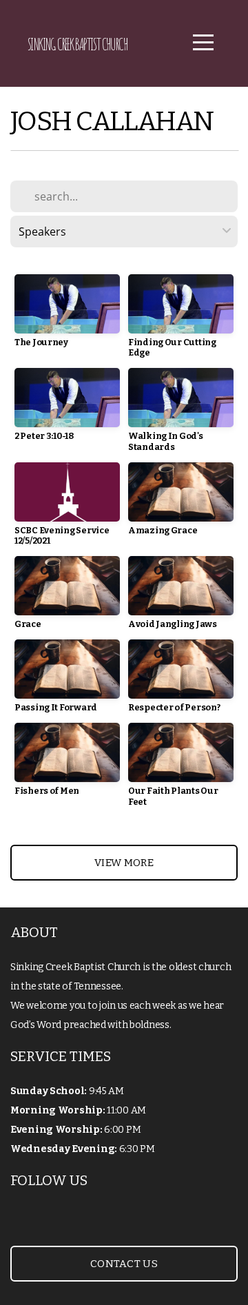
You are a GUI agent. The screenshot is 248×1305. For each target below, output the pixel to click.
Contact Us (124, 1263)
